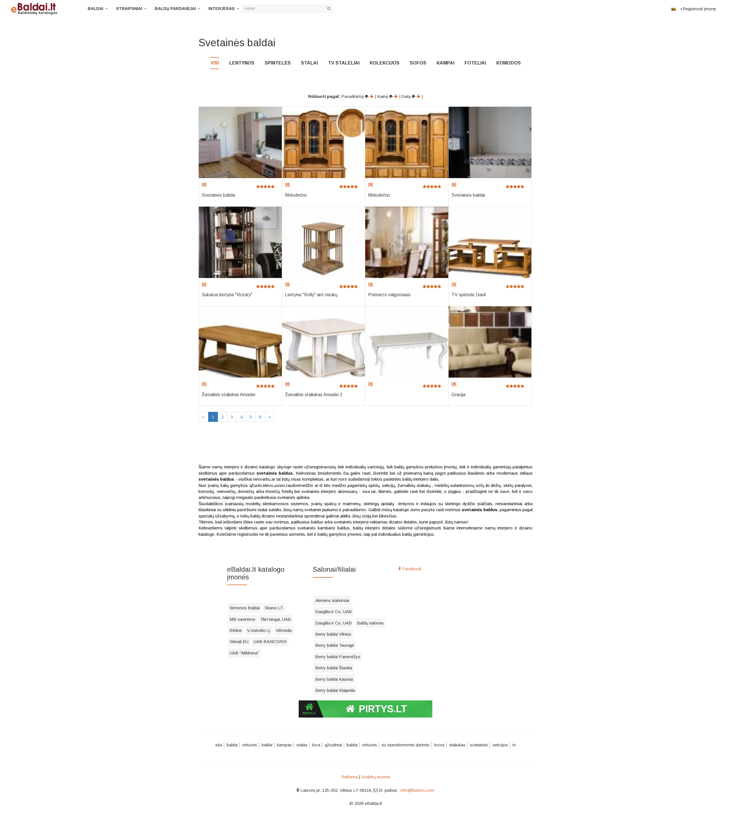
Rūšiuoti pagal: (324, 96)
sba (218, 744)
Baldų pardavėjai (175, 8)
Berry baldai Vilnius (333, 634)
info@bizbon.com (417, 790)
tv (514, 744)
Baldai (95, 8)
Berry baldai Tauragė (334, 645)
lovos (439, 744)
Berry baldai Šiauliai (333, 667)
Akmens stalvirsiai (332, 600)
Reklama (349, 776)
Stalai (309, 63)
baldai (232, 744)
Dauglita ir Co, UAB (333, 611)
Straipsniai (129, 8)
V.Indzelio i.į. (259, 630)
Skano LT (274, 607)
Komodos (508, 63)
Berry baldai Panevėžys (337, 656)
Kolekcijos (384, 63)
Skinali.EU (239, 641)
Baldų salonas (370, 623)
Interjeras (221, 8)
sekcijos (500, 744)
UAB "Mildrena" (244, 652)
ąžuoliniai (333, 744)
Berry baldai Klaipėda (335, 690)
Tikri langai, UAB (275, 619)
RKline (236, 630)
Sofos (418, 63)
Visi (214, 63)
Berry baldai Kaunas (334, 679)
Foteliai (475, 63)
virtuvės (249, 744)
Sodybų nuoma (375, 776)
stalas (302, 744)
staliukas (457, 744)
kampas (284, 744)
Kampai (445, 63)
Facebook (411, 568)
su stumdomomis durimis (405, 744)
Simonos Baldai (245, 607)
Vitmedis (284, 630)
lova (316, 744)
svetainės (479, 744)
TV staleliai (344, 63)
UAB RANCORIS (270, 641)
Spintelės (278, 63)
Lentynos (241, 63)
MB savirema (242, 619)
